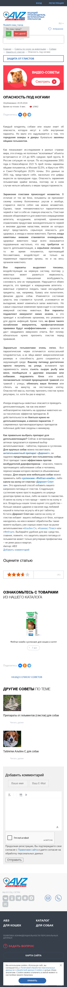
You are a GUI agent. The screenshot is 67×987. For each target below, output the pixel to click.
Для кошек (12, 925)
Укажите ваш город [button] (13, 25)
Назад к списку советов (26, 677)
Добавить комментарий (16, 549)
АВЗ (6, 920)
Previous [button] (7, 629)
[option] (33, 629)
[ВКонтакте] (20, 115)
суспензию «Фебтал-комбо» (38, 478)
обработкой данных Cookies (29, 970)
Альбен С (29, 528)
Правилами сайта (28, 849)
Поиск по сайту (15, 39)
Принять (32, 981)
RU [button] (60, 23)
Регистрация (56, 3)
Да (8, 34)
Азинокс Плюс (47, 528)
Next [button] (60, 629)
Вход (39, 3)
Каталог (42, 920)
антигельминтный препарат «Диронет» (26, 453)
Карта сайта (33, 955)
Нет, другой (20, 34)
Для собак (44, 925)
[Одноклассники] (25, 115)
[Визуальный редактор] (57, 827)
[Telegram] (29, 115)
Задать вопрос (21, 946)
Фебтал (9, 531)
